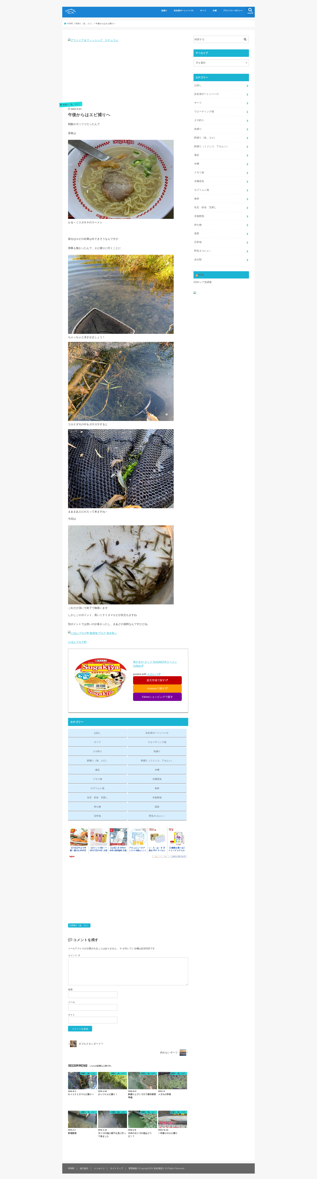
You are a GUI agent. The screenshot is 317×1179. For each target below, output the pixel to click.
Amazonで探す (156, 688)
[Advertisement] (128, 76)
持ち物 (97, 806)
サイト (71, 1014)
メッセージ (99, 1168)
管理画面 (132, 1168)
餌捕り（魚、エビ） (97, 760)
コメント (74, 955)
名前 (70, 989)
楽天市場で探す (156, 680)
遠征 (97, 769)
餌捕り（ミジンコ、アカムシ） (157, 760)
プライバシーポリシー (233, 10)
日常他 (97, 816)
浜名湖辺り (159, 1168)
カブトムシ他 (97, 788)
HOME (71, 1168)
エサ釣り (97, 751)
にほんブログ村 (77, 641)
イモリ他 (97, 779)
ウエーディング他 (157, 742)
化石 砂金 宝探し (97, 797)
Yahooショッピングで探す (157, 696)
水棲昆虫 (157, 779)
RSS (201, 275)
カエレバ (152, 674)
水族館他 (157, 797)
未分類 (198, 259)
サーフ (203, 10)
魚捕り (164, 10)
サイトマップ (116, 1168)
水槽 (215, 10)
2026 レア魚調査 (203, 282)
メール (71, 1002)
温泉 (157, 806)
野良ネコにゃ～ (157, 816)
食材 (157, 788)
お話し (97, 733)
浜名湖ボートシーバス (184, 10)
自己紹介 (84, 1168)
